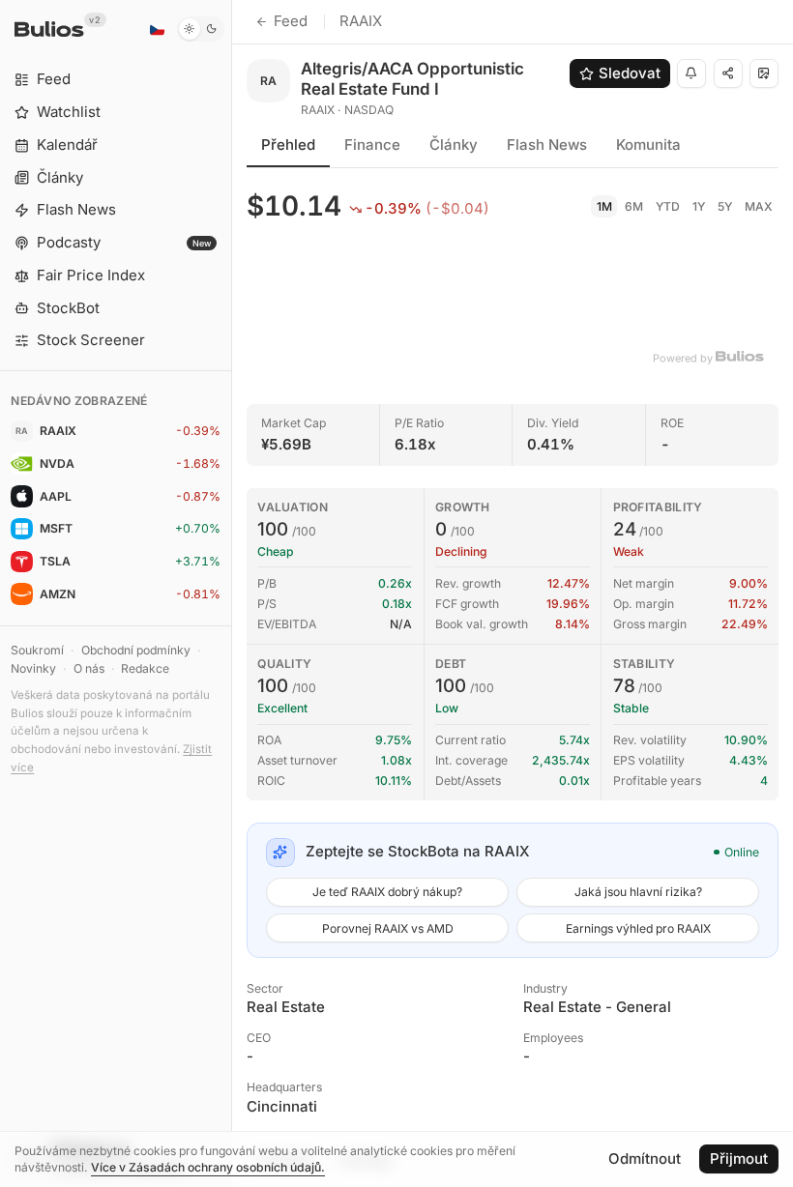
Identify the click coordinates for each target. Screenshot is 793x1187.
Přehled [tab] (288, 144)
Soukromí (37, 650)
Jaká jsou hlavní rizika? (638, 891)
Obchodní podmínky (136, 650)
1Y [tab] (698, 206)
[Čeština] (156, 29)
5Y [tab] (725, 206)
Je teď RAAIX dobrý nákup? (387, 891)
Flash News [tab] (547, 144)
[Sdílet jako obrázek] (763, 73)
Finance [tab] (372, 144)
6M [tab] (634, 206)
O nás (88, 668)
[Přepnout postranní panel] (231, 593)
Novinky (33, 668)
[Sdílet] (728, 73)
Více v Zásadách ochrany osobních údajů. (208, 1167)
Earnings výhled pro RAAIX (638, 928)
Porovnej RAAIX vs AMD (388, 928)
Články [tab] (453, 144)
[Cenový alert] (691, 73)
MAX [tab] (759, 206)
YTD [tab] (668, 206)
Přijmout (739, 1158)
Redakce (145, 668)
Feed (291, 21)
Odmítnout (644, 1158)
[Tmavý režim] (200, 29)
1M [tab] (604, 206)
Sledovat (630, 73)
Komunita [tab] (648, 144)
